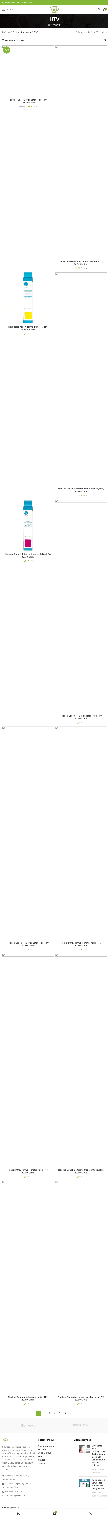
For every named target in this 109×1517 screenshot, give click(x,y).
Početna (6, 32)
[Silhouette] (28, 1425)
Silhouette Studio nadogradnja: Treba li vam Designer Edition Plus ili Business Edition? (99, 1455)
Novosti (41, 1459)
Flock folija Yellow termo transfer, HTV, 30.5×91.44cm (28, 328)
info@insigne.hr (26, 2)
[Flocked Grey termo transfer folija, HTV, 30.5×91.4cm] (28, 1060)
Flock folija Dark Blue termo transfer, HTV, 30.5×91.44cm (81, 263)
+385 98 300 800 (10, 2)
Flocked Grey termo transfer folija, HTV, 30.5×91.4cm (28, 1171)
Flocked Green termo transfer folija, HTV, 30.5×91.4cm (28, 944)
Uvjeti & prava (44, 1452)
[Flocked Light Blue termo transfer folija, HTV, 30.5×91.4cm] (81, 1060)
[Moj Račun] (99, 10)
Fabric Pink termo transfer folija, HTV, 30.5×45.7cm (28, 101)
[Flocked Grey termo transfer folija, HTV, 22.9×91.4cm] (81, 833)
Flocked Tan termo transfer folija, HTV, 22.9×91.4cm (28, 1398)
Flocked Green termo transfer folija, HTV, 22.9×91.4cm (81, 717)
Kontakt (41, 1456)
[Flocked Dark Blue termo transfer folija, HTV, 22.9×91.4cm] (81, 379)
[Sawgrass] (80, 1425)
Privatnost (42, 1449)
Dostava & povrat (46, 1446)
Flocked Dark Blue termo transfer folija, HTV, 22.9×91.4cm (81, 490)
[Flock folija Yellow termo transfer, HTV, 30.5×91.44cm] (28, 298)
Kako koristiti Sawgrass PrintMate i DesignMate (98, 1484)
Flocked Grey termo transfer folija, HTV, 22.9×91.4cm (81, 944)
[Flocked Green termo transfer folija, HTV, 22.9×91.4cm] (81, 606)
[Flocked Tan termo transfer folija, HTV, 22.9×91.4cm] (28, 1288)
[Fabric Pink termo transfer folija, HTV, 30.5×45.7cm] (28, 71)
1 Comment (102, 1496)
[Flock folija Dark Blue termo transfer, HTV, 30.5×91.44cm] (81, 152)
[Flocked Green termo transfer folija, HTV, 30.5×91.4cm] (28, 833)
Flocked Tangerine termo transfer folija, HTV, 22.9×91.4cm (81, 1398)
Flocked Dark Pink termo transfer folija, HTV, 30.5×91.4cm (28, 555)
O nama (41, 1463)
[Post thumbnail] (84, 1459)
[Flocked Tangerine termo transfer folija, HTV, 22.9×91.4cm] (81, 1288)
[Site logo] (54, 9)
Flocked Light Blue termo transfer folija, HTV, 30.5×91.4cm (81, 1171)
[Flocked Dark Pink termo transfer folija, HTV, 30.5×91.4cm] (28, 525)
